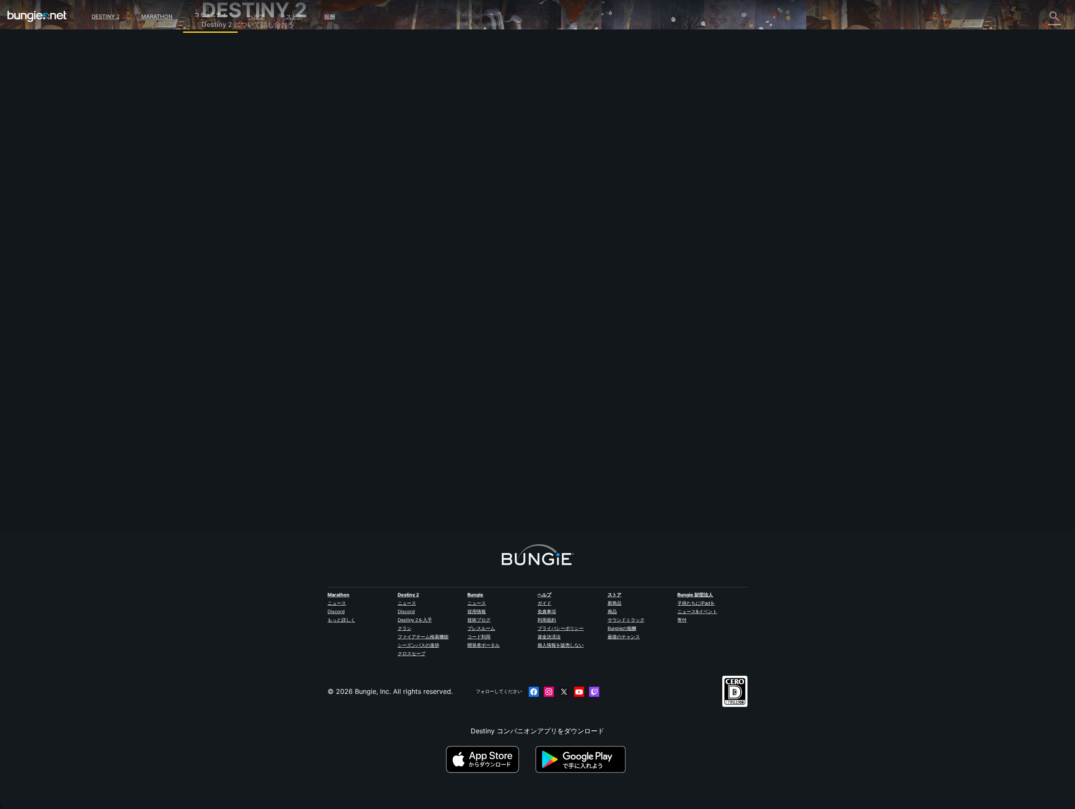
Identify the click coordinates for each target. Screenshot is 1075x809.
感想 (214, 65)
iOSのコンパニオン (236, 167)
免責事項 (547, 611)
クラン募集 (224, 222)
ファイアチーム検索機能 (423, 637)
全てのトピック (230, 47)
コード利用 (478, 637)
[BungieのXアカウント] (564, 692)
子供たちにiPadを (696, 603)
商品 (612, 611)
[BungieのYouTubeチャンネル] (579, 692)
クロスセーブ (411, 653)
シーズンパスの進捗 (418, 645)
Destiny (37, 16)
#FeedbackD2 (414, 207)
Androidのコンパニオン (243, 176)
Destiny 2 (106, 16)
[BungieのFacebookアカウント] (534, 692)
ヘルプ (256, 16)
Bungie (475, 595)
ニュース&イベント (697, 611)
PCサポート (225, 185)
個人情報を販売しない (561, 645)
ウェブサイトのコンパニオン (251, 157)
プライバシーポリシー (561, 628)
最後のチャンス (624, 637)
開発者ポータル (483, 645)
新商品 (614, 603)
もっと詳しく (341, 620)
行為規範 (218, 269)
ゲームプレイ (227, 93)
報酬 (329, 16)
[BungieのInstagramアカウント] (549, 692)
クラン (405, 628)
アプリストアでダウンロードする (489, 759)
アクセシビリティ (234, 148)
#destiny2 (385, 207)
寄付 (682, 620)
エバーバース (227, 130)
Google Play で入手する (582, 759)
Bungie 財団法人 (695, 595)
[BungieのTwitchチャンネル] (594, 692)
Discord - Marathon (238, 258)
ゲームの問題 (227, 139)
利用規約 (547, 620)
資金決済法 (549, 637)
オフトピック (227, 240)
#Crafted (530, 207)
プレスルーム (481, 628)
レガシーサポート (234, 204)
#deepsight (445, 207)
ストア (294, 16)
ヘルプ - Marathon (236, 249)
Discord (336, 611)
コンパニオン (227, 213)
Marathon (157, 16)
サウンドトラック (626, 620)
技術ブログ (478, 620)
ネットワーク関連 (234, 120)
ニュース (337, 603)
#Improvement (500, 207)
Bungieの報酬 (622, 628)
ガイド (544, 603)
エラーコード (227, 111)
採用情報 (476, 611)
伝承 (214, 83)
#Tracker (471, 207)
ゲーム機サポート (234, 194)
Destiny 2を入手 (415, 620)
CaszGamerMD (397, 148)
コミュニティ (210, 13)
